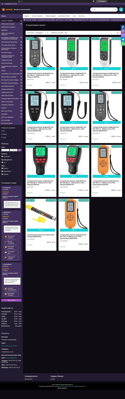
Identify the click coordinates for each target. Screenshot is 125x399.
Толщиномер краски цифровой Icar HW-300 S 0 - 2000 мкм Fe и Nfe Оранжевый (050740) (106, 182)
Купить (41, 68)
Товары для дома (6, 60)
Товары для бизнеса (7, 89)
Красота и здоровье (7, 117)
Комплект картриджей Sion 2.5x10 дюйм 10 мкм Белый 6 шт (12, 281)
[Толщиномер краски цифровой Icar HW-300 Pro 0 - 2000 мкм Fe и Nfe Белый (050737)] (106, 52)
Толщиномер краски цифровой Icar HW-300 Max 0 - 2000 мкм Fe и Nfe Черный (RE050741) (73, 182)
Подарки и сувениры (7, 104)
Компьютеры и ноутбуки (8, 77)
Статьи (3, 137)
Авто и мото (60, 20)
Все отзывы (11, 300)
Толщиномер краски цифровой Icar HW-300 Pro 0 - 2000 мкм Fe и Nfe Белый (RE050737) (73, 75)
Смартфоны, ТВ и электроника (10, 73)
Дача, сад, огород (6, 111)
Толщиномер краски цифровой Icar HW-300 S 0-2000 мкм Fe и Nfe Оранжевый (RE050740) (73, 236)
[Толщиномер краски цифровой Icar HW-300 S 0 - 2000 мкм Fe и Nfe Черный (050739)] (41, 52)
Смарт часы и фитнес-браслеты (8, 33)
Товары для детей (7, 92)
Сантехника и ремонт (7, 86)
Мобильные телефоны (8, 27)
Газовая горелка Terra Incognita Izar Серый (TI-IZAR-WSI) (12, 228)
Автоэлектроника (6, 63)
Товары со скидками (8, 128)
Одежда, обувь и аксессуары (10, 98)
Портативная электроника (9, 42)
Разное (3, 70)
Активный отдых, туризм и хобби (9, 67)
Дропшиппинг (28, 379)
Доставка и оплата (64, 16)
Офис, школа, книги (7, 95)
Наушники (4, 30)
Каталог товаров (37, 16)
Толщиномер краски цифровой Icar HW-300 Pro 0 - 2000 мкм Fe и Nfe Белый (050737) (106, 75)
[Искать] (116, 9)
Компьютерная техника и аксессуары (9, 48)
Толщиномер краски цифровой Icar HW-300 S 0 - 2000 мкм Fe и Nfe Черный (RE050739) (106, 129)
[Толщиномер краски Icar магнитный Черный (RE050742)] (41, 214)
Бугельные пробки (7, 123)
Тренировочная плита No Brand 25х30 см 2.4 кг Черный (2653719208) (12, 204)
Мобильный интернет (8, 24)
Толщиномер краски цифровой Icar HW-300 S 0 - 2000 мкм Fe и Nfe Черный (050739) (40, 75)
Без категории (5, 120)
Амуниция (4, 114)
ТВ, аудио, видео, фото (8, 45)
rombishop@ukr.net (11, 358)
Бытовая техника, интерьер (9, 83)
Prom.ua (71, 384)
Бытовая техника (6, 52)
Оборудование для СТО (81, 20)
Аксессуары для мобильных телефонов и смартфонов (9, 38)
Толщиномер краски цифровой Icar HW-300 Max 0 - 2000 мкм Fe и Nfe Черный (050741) (40, 182)
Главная (26, 16)
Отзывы (4, 134)
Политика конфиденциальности (77, 386)
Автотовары (68, 20)
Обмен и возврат (50, 16)
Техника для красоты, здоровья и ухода (7, 56)
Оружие (3, 108)
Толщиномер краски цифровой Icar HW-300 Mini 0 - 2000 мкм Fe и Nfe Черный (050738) (73, 129)
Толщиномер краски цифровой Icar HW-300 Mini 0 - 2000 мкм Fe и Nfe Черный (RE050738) (40, 129)
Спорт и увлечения (7, 101)
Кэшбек (53, 379)
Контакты (82, 16)
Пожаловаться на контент (61, 386)
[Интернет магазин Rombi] (7, 9)
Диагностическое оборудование (99, 20)
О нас (74, 16)
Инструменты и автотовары (46, 20)
